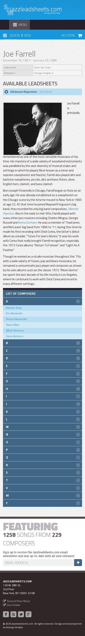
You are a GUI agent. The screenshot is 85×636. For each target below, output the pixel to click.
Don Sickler (13, 605)
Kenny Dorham (27, 222)
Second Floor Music (18, 601)
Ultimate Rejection (23, 91)
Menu (21, 26)
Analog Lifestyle (14, 627)
